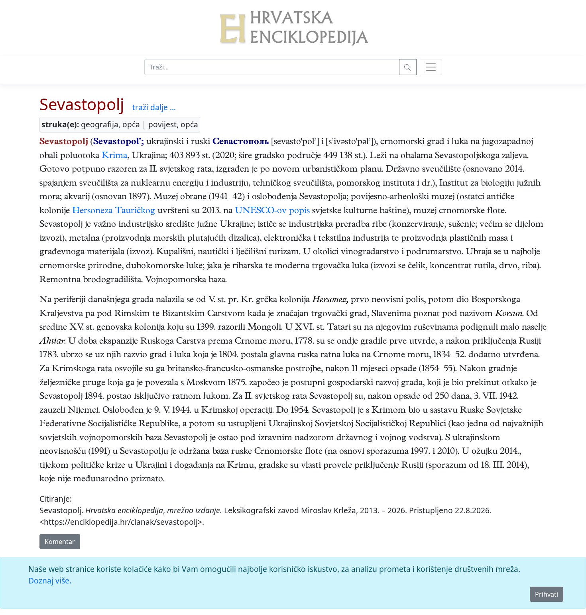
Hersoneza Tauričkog (113, 211)
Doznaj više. (49, 580)
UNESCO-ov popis (272, 211)
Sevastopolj (81, 104)
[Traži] (408, 67)
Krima (114, 156)
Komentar (60, 541)
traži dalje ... (154, 107)
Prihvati (546, 594)
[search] (431, 67)
